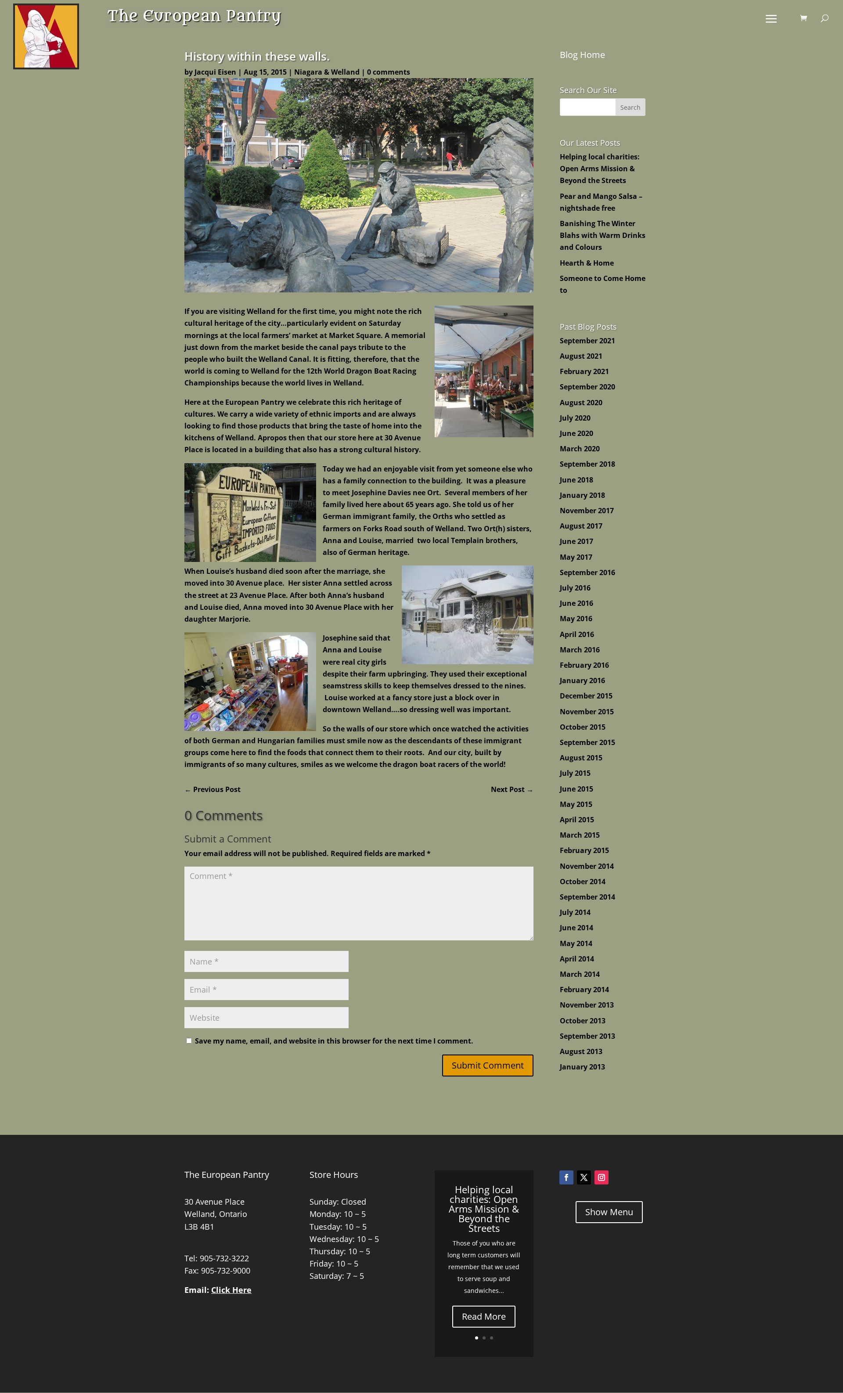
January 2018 (582, 495)
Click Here (231, 1290)
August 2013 (581, 1051)
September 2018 (587, 464)
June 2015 (576, 789)
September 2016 (587, 572)
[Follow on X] (584, 1177)
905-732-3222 (224, 1258)
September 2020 (587, 387)
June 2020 (576, 433)
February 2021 (584, 371)
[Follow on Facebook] (566, 1177)
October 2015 (582, 727)
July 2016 (575, 588)
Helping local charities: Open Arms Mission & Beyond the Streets (600, 168)
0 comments (388, 72)
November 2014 (587, 866)
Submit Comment (488, 1065)
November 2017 (587, 510)
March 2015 (580, 835)
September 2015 (587, 742)
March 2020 (580, 449)
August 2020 (581, 402)
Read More (484, 1316)
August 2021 (581, 356)
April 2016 (577, 634)
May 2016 (576, 618)
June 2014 (576, 927)
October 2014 (582, 881)
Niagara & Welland (327, 72)
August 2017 (581, 526)
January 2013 (582, 1067)
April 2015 (577, 819)
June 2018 (576, 480)
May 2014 (576, 943)
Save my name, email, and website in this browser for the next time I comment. (334, 1041)
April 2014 (577, 959)
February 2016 (584, 665)
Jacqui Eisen (215, 72)
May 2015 (576, 804)
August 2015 (581, 758)
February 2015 (584, 850)
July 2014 (575, 912)
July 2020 (575, 418)
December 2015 (586, 696)
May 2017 (576, 557)
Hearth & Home (587, 263)
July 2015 (575, 773)
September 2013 (587, 1036)
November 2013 (587, 1005)
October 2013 (582, 1021)
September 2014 (587, 897)
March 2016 (580, 650)
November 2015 (587, 711)
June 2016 (576, 603)
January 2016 (582, 680)
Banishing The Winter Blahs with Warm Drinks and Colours (602, 235)
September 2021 (587, 341)
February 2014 (584, 989)
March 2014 (580, 974)
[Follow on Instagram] (601, 1177)
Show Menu (609, 1212)
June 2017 (576, 541)
